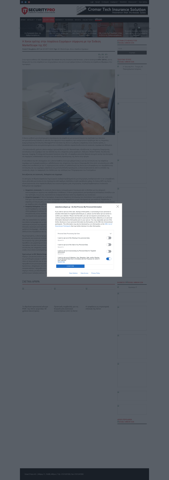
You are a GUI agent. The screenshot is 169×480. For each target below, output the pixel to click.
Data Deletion (73, 273)
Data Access (84, 273)
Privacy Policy (95, 273)
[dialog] (84, 240)
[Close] (118, 207)
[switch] (108, 238)
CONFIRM (70, 266)
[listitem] (84, 234)
